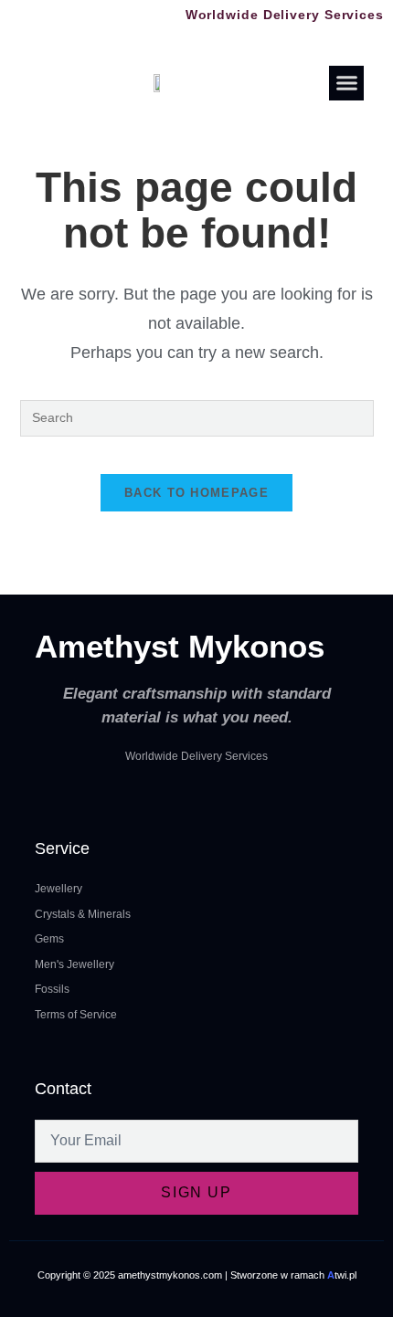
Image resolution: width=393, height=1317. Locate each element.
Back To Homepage (196, 493)
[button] (346, 83)
